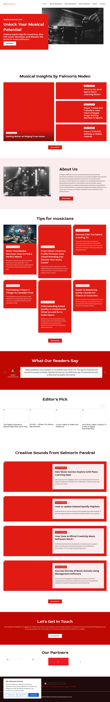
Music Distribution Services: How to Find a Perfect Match (19, 254)
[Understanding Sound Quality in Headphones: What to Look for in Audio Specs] (54, 289)
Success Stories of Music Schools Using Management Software (77, 572)
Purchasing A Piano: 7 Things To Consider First (19, 291)
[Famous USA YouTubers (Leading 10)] (76, 225)
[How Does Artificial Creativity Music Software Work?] (20, 527)
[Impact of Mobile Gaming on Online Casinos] (68, 132)
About (95, 4)
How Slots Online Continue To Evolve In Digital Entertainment (68, 427)
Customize (11, 695)
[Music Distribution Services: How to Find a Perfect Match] (20, 234)
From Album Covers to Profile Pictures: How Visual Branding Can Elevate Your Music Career (53, 257)
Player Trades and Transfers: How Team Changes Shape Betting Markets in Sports (93, 113)
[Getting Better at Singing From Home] (28, 111)
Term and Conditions (57, 686)
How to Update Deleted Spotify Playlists (77, 506)
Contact (102, 4)
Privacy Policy (44, 686)
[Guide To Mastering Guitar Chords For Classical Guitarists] (76, 281)
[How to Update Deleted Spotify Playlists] (6, 497)
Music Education (70, 4)
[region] (22, 689)
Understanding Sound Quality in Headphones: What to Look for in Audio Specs (53, 310)
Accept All (33, 695)
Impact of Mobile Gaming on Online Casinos (93, 134)
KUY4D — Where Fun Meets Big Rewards (15, 425)
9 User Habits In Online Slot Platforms (41, 426)
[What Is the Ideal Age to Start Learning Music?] (68, 90)
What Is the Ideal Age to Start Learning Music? (93, 92)
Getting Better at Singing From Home (25, 136)
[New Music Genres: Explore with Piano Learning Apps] (6, 462)
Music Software (84, 4)
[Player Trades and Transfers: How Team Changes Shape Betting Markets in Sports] (68, 112)
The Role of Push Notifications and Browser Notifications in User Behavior (93, 428)
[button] (5, 372)
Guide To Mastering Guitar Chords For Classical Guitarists (87, 292)
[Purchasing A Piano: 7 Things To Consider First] (6, 281)
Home (45, 4)
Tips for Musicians (55, 4)
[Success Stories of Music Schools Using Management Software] (15, 561)
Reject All (22, 695)
